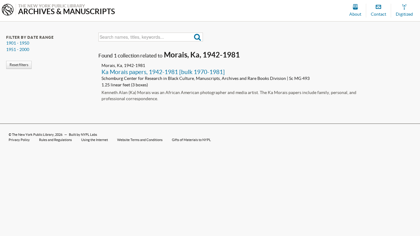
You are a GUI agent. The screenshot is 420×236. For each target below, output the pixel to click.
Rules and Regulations (55, 140)
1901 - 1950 (17, 43)
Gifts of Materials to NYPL (191, 140)
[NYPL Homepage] (8, 10)
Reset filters (19, 65)
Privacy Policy (19, 140)
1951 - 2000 (17, 49)
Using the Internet (94, 140)
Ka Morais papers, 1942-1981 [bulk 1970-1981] (163, 72)
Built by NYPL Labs (83, 134)
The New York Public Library (33, 134)
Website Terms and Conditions (140, 140)
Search (197, 37)
